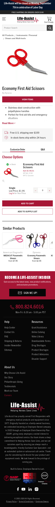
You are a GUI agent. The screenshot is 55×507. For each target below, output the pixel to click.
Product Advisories (40, 354)
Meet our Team (11, 390)
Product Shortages (40, 349)
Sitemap (8, 349)
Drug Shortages (39, 345)
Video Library (38, 336)
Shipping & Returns (13, 340)
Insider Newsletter (12, 345)
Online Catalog (38, 331)
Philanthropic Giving (13, 381)
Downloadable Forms (41, 340)
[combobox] (27, 28)
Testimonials (10, 386)
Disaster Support (39, 358)
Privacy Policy (11, 501)
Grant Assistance (39, 327)
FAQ (6, 336)
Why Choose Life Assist (14, 372)
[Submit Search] (46, 27)
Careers (8, 395)
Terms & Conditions (26, 501)
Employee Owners (42, 501)
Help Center (9, 327)
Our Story (8, 377)
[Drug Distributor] (12, 478)
